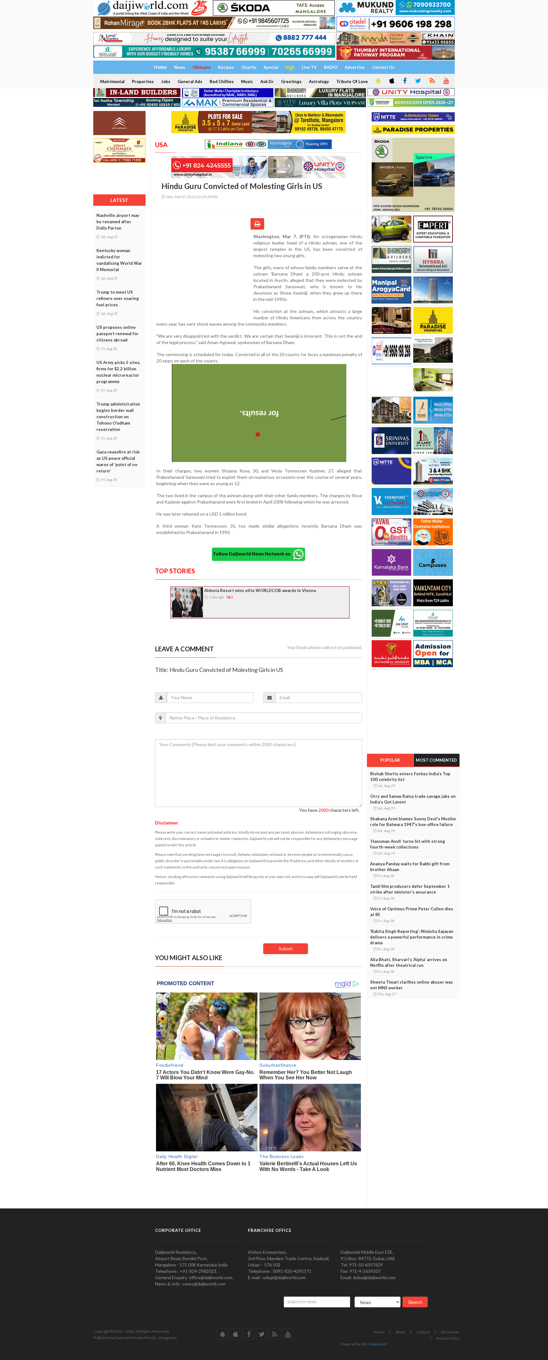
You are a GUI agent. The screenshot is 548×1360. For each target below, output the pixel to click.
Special (271, 67)
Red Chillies (222, 81)
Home (379, 1332)
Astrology (319, 81)
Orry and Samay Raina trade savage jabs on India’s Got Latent (413, 799)
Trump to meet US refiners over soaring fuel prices (117, 298)
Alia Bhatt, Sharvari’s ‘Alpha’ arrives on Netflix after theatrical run (408, 962)
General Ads (190, 81)
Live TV (309, 67)
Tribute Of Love (352, 81)
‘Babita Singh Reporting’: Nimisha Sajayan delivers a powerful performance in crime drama (411, 937)
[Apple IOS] (391, 81)
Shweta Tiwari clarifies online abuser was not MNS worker (411, 984)
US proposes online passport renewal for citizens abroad (117, 333)
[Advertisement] (204, 274)
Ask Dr (267, 81)
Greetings (291, 81)
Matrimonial (112, 81)
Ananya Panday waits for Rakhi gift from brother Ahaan (409, 866)
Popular (390, 760)
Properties (143, 81)
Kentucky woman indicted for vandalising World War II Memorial (119, 260)
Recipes (226, 67)
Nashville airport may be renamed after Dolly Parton (117, 222)
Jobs (165, 81)
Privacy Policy (448, 1338)
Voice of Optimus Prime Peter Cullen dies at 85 (411, 911)
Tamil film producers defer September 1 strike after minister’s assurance (410, 889)
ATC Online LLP (374, 1344)
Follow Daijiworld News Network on (253, 553)
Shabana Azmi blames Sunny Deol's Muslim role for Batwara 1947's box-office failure (413, 821)
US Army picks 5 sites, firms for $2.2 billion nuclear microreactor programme (118, 372)
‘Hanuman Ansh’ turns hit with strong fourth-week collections (407, 844)
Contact (423, 1332)
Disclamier (450, 1332)
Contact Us (383, 67)
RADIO (330, 67)
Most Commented (436, 760)
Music (247, 81)
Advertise (355, 67)
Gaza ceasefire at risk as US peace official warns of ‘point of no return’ (118, 461)
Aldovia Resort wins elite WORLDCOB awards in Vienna (260, 590)
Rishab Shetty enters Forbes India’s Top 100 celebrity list (410, 776)
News (179, 67)
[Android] (377, 81)
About (400, 1332)
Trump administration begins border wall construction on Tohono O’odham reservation (118, 416)
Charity (248, 67)
